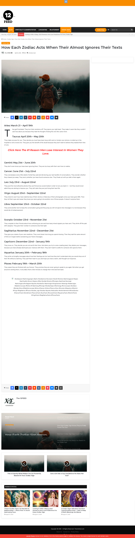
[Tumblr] (25, 117)
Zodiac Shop (100, 30)
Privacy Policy (75, 532)
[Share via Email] (56, 117)
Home (5, 29)
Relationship (54, 29)
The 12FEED (8, 53)
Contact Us (66, 532)
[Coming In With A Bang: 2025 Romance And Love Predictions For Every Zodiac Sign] (45, 498)
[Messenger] (52, 117)
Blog (11, 29)
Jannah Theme (30, 536)
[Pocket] (47, 117)
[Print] (61, 388)
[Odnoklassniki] (43, 117)
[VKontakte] (39, 117)
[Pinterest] (30, 117)
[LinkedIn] (21, 117)
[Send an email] (11, 53)
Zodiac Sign (66, 29)
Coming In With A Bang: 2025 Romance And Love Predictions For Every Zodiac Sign (45, 510)
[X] (17, 117)
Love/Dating (42, 29)
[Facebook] (12, 117)
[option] (45, 431)
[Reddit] (34, 117)
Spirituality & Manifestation (25, 29)
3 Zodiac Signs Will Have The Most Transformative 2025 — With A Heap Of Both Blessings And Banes (54, 34)
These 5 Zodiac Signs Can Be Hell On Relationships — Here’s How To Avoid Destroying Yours (17, 510)
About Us (59, 532)
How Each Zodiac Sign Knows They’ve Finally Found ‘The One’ (27, 432)
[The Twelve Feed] (8, 16)
